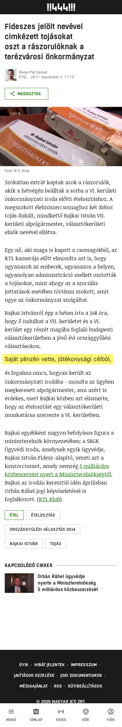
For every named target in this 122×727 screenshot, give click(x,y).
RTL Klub (49, 499)
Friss (61, 720)
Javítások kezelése (34, 675)
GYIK (23, 664)
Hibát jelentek (49, 664)
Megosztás (29, 93)
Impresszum (84, 664)
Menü (11, 720)
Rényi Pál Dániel (33, 72)
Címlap (36, 720)
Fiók (111, 720)
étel (23, 77)
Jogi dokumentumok (81, 675)
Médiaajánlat (34, 686)
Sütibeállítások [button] (85, 686)
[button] (14, 515)
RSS (58, 686)
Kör (85, 720)
